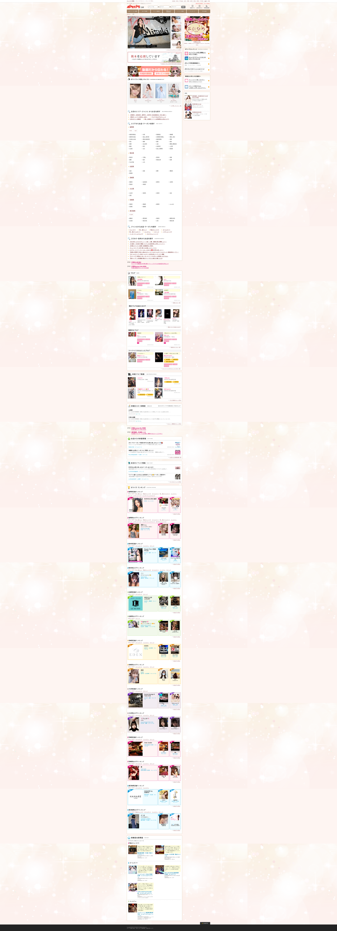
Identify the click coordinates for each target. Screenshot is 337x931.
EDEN (146, 646)
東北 (177, 1)
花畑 (171, 157)
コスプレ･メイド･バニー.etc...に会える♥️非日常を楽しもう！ (146, 250)
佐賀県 (132, 166)
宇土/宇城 (131, 162)
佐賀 (130, 170)
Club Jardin (148, 742)
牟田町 (131, 206)
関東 (188, 1)
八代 (144, 162)
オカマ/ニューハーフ (152, 234)
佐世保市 (145, 182)
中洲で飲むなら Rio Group (138, 428)
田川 (144, 146)
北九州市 (145, 143)
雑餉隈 (171, 134)
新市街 (157, 157)
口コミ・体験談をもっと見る (174, 424)
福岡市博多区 (132, 134)
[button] (179, 91)
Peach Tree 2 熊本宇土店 (150, 549)
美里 (142, 670)
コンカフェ (147, 232)
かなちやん (175, 534)
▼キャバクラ (131, 493)
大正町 (131, 148)
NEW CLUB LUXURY (148, 598)
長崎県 (132, 177)
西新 (157, 141)
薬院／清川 (172, 136)
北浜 (171, 193)
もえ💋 (175, 776)
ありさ (163, 679)
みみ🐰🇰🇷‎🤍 (175, 582)
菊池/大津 (158, 159)
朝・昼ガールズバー (135, 232)
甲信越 (181, 1)
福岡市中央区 (132, 136)
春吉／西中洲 (146, 136)
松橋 (171, 159)
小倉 (135, 130)
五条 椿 (164, 776)
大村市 (171, 182)
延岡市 (157, 204)
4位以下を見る (176, 514)
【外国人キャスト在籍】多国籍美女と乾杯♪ (141, 246)
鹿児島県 (132, 211)
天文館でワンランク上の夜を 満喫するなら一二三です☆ (146, 432)
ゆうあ (175, 631)
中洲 (130, 130)
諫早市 (157, 182)
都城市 (144, 204)
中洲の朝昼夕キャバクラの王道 (140, 267)
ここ (142, 573)
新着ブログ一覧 (176, 302)
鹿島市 (171, 170)
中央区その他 (132, 139)
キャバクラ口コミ (140, 1)
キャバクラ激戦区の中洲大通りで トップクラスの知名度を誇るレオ (150, 263)
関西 (198, 1)
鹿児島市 (145, 218)
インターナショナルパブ (136, 234)
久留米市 (158, 146)
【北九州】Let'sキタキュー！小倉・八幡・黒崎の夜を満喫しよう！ (148, 241)
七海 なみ (167, 378)
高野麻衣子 (163, 824)
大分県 (132, 188)
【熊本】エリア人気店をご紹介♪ (139, 117)
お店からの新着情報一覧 (175, 457)
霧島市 (131, 218)
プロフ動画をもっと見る (175, 400)
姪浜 (171, 141)
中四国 (201, 1)
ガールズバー (166, 230)
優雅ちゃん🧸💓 (164, 631)
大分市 (131, 193)
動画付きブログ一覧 (175, 347)
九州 (205, 1)
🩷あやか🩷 (144, 621)
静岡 (191, 1)
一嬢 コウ (163, 582)
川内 (157, 220)
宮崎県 (132, 200)
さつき (143, 815)
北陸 (185, 1)
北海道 (173, 1)
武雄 (144, 170)
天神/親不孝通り (160, 136)
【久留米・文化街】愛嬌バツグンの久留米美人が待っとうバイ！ (147, 244)
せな (175, 679)
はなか (175, 727)
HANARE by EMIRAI (148, 791)
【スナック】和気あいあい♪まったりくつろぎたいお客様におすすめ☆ (148, 256)
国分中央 (145, 220)
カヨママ (140, 378)
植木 (144, 159)
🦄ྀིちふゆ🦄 (145, 718)
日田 (130, 195)
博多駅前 (158, 134)
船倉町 (144, 206)
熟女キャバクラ (155, 230)
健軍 (130, 159)
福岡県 (132, 127)
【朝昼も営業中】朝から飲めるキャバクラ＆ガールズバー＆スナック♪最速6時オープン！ (154, 252)
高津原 (131, 173)
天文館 (131, 214)
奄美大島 (172, 220)
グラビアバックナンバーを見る (173, 49)
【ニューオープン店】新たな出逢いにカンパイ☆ (142, 248)
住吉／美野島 (159, 148)
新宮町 (171, 148)
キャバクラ (132, 230)
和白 (130, 141)
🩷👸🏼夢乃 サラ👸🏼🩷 (143, 389)
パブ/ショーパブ (167, 232)
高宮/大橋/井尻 (146, 139)
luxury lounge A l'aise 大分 (149, 695)
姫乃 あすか (167, 389)
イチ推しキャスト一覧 (176, 105)
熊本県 (132, 153)
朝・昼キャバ (143, 230)
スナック (156, 232)
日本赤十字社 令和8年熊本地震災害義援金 (171, 63)
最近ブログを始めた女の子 (174, 327)
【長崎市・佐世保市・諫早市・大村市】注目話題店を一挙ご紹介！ (148, 115)
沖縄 (209, 1)
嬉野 (157, 170)
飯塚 (130, 146)
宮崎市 (131, 204)
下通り (144, 157)
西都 (130, 143)
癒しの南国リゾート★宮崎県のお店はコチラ (157, 119)
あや (164, 727)
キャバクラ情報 (130, 1)
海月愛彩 (164, 534)
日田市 (157, 193)
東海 (195, 1)
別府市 (144, 193)
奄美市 (157, 218)
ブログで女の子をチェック (158, 117)
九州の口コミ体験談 (135, 119)
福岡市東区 (159, 139)
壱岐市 (144, 184)
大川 (144, 148)
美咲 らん (144, 525)
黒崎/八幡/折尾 (173, 143)
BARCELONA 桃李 (150, 499)
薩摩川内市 (172, 218)
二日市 (171, 146)
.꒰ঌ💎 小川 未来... (175, 824)
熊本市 (131, 157)
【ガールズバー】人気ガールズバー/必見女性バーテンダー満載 (146, 254)
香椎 (171, 139)
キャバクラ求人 (149, 1)
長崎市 (131, 182)
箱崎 (144, 141)
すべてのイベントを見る (175, 482)
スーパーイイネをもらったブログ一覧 (171, 368)
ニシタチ (172, 204)
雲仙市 (131, 184)
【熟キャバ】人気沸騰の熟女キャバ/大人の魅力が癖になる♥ (145, 258)
